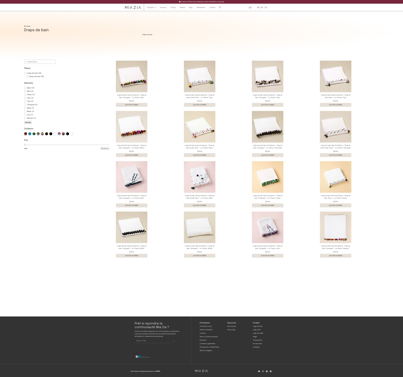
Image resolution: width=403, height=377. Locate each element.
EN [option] (262, 8)
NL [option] (266, 8)
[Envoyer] (173, 341)
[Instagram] (263, 371)
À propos (163, 7)
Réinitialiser (105, 148)
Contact (212, 7)
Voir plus (28, 122)
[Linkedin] (266, 371)
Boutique (150, 7)
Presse (182, 7)
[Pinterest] (270, 371)
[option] (262, 8)
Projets (173, 7)
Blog (190, 7)
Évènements (201, 7)
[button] (67, 73)
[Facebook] (259, 371)
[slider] (25, 145)
